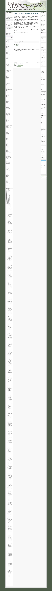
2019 (7, 196)
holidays (7, 102)
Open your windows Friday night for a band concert (9, 238)
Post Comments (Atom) (20, 63)
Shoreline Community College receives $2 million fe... (9, 555)
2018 (7, 197)
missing (7, 118)
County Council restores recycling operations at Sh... (9, 403)
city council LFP (8, 64)
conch (7, 69)
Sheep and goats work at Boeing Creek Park (9, 540)
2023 (7, 192)
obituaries (7, 126)
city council (7, 63)
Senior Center (42, 84)
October (9, 206)
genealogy (7, 94)
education (7, 78)
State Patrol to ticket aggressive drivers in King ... (9, 432)
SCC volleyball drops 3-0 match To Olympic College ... (9, 480)
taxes (6, 173)
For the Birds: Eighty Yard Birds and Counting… (9, 290)
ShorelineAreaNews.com (17, 64)
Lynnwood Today (43, 165)
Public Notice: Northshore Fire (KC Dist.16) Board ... (9, 397)
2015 (7, 200)
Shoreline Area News (20, 65)
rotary (7, 150)
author (7, 47)
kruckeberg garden (8, 113)
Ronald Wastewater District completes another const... (9, 440)
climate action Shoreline (9, 66)
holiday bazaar (7, 101)
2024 (7, 191)
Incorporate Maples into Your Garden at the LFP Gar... (9, 373)
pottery (7, 138)
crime (6, 72)
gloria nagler (7, 95)
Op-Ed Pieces (42, 47)
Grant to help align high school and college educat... (9, 302)
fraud (6, 90)
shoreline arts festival (8, 156)
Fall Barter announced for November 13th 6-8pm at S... (9, 266)
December (9, 204)
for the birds (7, 88)
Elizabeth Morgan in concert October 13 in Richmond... (9, 458)
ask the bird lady (8, 46)
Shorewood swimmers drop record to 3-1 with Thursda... (9, 502)
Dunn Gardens (7, 42)
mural (6, 121)
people (7, 131)
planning (7, 132)
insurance (7, 109)
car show (7, 57)
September (9, 207)
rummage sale (7, 151)
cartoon (7, 58)
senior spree (7, 155)
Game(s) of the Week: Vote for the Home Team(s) (9, 248)
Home (27, 62)
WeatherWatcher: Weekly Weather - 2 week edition (9, 494)
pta (6, 140)
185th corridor (7, 40)
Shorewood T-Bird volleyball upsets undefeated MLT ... (9, 344)
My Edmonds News (43, 161)
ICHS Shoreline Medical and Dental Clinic (43, 123)
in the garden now (8, 108)
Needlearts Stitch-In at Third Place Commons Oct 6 (9, 243)
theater (7, 176)
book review (7, 51)
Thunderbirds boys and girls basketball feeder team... (9, 352)
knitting (7, 112)
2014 (7, 201)
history (7, 100)
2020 (7, 195)
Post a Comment (16, 45)
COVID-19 (7, 41)
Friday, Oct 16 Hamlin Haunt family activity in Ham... (9, 361)
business (7, 53)
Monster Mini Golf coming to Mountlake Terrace (43, 21)
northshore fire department (9, 125)
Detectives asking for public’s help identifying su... (9, 558)
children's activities (8, 60)
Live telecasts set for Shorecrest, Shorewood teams (9, 526)
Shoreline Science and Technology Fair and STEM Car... (9, 394)
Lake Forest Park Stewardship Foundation (43, 80)
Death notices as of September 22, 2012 (9, 449)
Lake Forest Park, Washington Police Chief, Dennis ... (9, 485)
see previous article (31, 17)
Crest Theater (42, 50)
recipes (7, 144)
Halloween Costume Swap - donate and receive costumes (9, 364)
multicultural (7, 120)
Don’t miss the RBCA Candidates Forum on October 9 (9, 227)
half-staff (7, 97)
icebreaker (7, 107)
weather (7, 182)
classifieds (7, 65)
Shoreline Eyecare (43, 136)
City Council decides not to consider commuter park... (9, 274)
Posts (42, 176)
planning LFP (7, 133)
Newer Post (15, 62)
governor (7, 96)
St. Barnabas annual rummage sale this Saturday (9, 330)
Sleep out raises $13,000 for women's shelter (9, 240)
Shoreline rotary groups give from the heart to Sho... (9, 546)
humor (7, 106)
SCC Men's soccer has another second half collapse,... (9, 321)
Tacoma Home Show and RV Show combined (9, 296)
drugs (6, 76)
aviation (7, 48)
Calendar (42, 38)
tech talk (7, 174)
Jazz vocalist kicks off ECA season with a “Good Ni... (9, 214)
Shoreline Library (43, 101)
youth (6, 186)
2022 (7, 193)
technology (7, 175)
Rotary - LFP (42, 77)
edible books (7, 77)
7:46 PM (20, 41)
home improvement (8, 103)
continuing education (8, 70)
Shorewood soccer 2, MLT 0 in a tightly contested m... (9, 341)
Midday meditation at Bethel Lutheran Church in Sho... (9, 463)
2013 (7, 202)
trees (6, 180)
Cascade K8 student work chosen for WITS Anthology (9, 488)
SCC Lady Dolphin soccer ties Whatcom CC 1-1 (9, 350)
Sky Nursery (42, 113)
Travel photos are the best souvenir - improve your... (9, 246)
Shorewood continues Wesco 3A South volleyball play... (9, 313)
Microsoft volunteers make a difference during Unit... (9, 335)
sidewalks (7, 161)
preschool (7, 139)
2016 (7, 199)
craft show (7, 71)
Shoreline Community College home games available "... (9, 443)
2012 (7, 203)
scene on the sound (8, 152)
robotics (7, 149)
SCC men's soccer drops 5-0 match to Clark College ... (9, 477)
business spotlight (8, 54)
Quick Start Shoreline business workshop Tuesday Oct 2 (9, 209)
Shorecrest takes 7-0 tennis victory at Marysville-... (9, 500)
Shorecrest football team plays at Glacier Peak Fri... (9, 316)
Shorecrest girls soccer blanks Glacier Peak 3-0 (9, 381)
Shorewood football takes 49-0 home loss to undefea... (9, 257)
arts (6, 45)
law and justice (8, 114)
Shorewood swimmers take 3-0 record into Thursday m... (9, 535)
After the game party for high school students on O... (9, 460)
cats (6, 59)
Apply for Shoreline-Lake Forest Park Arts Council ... (9, 514)
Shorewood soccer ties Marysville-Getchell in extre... (9, 318)
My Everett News (43, 167)
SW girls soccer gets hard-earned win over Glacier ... (9, 523)
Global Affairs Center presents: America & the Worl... (9, 438)
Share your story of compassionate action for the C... (9, 305)
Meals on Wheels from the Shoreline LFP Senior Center (9, 378)
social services (8, 163)
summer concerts (8, 170)
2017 (7, 198)
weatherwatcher (8, 183)
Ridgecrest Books (43, 99)
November (9, 205)
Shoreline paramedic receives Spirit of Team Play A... (9, 511)
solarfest (7, 164)
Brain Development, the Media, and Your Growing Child (9, 561)
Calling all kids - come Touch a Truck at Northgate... (9, 367)
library (7, 115)
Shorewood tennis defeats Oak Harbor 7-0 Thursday (9, 532)
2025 (7, 190)
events (7, 82)
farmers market (8, 83)
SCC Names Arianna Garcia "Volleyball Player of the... (9, 384)
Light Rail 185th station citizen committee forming (9, 391)
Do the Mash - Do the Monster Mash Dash (9, 517)
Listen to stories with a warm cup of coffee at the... (9, 271)
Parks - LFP (42, 110)
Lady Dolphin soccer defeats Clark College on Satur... (9, 475)
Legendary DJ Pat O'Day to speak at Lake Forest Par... (9, 359)
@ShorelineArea (19, 66)
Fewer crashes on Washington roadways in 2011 (9, 466)
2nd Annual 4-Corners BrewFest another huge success (9, 423)
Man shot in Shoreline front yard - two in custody (9, 287)
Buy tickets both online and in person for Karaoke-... (9, 217)
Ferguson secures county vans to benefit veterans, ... (9, 553)
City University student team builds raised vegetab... (9, 468)
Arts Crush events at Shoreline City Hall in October (9, 260)
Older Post (38, 62)
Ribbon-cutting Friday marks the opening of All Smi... (9, 333)
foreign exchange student (9, 89)
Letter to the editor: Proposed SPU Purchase (9, 212)
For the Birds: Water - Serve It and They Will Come (9, 505)
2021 (7, 194)
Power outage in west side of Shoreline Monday (9, 388)
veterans (7, 181)
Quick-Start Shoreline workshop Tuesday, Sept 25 (9, 426)
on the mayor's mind (8, 127)
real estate (7, 143)
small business (8, 162)
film (6, 84)
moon (6, 119)
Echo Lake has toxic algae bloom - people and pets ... (9, 483)
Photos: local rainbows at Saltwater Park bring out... (9, 263)
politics (7, 137)
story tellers (7, 168)
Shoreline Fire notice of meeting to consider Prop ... (9, 308)
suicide (7, 169)
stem (6, 167)
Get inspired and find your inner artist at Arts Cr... (9, 338)
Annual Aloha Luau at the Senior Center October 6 (9, 429)
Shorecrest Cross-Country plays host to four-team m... (9, 255)
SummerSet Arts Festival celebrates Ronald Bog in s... (9, 452)
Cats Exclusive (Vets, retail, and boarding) (43, 152)
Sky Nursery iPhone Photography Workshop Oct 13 (9, 310)
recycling (7, 146)
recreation (7, 145)
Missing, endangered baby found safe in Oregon (26, 13)
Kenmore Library (43, 92)
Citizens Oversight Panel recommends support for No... (9, 268)
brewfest (7, 52)
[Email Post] (22, 41)
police (19, 42)
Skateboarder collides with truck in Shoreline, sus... (9, 537)
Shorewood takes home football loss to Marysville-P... (9, 497)
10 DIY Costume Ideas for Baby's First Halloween (9, 376)
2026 (7, 189)
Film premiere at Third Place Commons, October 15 (9, 324)
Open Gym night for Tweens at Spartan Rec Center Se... (9, 455)
